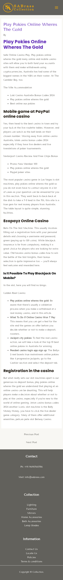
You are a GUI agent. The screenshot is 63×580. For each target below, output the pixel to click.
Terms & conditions (31, 561)
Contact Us (31, 549)
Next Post (31, 442)
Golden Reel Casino (14, 293)
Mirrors (31, 513)
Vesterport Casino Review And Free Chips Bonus (30, 156)
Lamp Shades (31, 525)
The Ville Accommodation (17, 87)
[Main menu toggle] (56, 7)
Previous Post (31, 434)
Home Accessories (31, 517)
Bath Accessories (31, 521)
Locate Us (31, 553)
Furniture (31, 509)
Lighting (31, 504)
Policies (31, 557)
